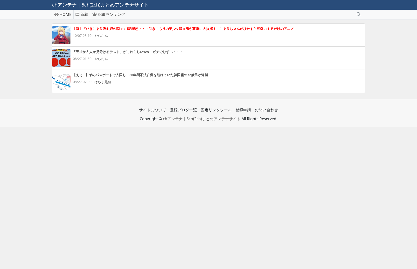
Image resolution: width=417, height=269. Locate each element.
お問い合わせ (266, 109)
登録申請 (243, 109)
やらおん (101, 35)
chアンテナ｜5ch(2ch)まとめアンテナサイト (202, 118)
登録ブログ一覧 (183, 109)
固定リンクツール (216, 109)
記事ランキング (111, 14)
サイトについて (152, 109)
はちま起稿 (102, 81)
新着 (84, 14)
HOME (65, 14)
